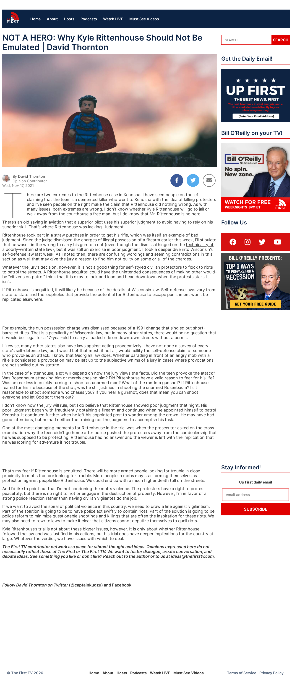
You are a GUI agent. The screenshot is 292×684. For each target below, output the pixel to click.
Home (35, 19)
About (52, 19)
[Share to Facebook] (176, 180)
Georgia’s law (88, 355)
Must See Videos (144, 19)
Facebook (121, 585)
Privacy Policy (271, 673)
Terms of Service (241, 673)
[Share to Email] (209, 180)
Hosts (69, 19)
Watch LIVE (113, 19)
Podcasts (89, 19)
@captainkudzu (85, 585)
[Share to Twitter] (193, 180)
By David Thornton (29, 176)
